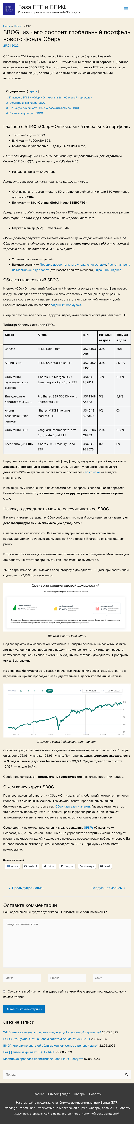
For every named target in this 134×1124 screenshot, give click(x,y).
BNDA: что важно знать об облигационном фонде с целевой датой (51, 1045)
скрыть (33, 91)
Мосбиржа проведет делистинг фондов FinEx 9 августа (43, 1059)
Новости (18, 26)
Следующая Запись (109, 888)
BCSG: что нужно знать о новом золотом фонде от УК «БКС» (46, 1039)
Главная (7, 26)
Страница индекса (108, 270)
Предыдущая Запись (26, 888)
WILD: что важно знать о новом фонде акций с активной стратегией (52, 1032)
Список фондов (59, 1094)
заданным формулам (66, 305)
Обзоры (79, 1094)
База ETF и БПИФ (42, 7)
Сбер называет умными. (73, 806)
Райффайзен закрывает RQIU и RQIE (29, 1052)
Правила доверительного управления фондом (73, 264)
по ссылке (92, 472)
